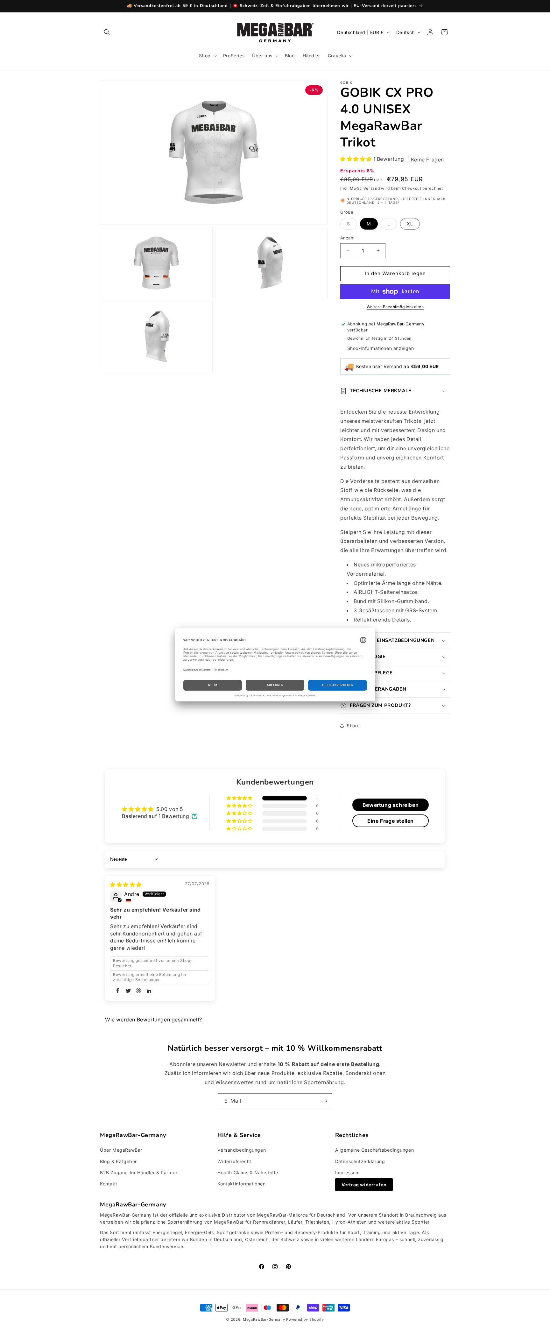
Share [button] (353, 725)
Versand (371, 188)
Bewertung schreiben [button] (391, 804)
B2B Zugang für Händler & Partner (138, 1172)
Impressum (347, 1172)
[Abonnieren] (325, 1100)
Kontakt (108, 1183)
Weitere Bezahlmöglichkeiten (395, 306)
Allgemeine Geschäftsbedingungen (374, 1150)
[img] (126, 884)
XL (410, 223)
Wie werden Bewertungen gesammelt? (153, 1019)
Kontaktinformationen (241, 1183)
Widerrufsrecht (234, 1161)
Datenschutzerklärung (360, 1161)
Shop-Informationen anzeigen (380, 348)
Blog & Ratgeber (118, 1161)
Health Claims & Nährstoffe (247, 1172)
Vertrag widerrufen (364, 1184)
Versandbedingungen (241, 1150)
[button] (107, 32)
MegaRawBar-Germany (264, 1319)
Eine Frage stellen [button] (390, 820)
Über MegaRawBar (121, 1150)
